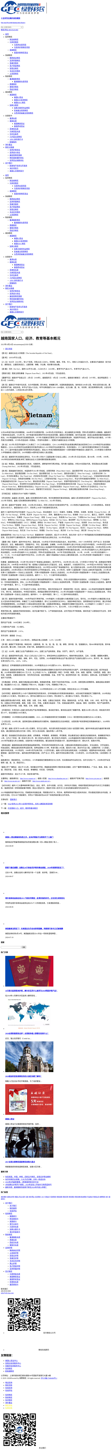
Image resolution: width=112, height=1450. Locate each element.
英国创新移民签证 (21, 53)
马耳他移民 (14, 42)
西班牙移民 (14, 89)
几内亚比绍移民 (16, 137)
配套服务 (13, 142)
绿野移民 (102, 1197)
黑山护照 (13, 1263)
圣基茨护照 (14, 1258)
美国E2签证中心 (11, 1361)
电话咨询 (8, 1383)
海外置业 (8, 145)
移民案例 (13, 1208)
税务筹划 (71, 1197)
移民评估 (8, 1405)
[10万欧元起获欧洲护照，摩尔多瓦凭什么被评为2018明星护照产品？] (29, 986)
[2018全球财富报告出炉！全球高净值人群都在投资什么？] (29, 1029)
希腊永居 (13, 1240)
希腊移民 (13, 84)
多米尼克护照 (15, 1261)
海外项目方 (14, 168)
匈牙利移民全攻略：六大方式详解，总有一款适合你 (25, 1179)
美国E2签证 (18, 97)
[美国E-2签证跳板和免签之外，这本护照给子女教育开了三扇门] (21, 832)
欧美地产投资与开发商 (18, 166)
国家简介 (13, 799)
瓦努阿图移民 (15, 60)
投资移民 (53, 1197)
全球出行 (47, 1197)
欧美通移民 (9, 1371)
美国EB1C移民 (19, 103)
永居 (27, 1197)
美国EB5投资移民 (21, 100)
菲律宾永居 (14, 129)
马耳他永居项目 (20, 45)
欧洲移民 (84, 1197)
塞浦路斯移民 (15, 79)
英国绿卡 (13, 1221)
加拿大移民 (14, 105)
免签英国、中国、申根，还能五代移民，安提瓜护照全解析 (28, 1177)
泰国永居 (13, 121)
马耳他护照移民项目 (22, 47)
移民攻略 (78, 1197)
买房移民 (38, 1197)
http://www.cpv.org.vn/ (94, 778)
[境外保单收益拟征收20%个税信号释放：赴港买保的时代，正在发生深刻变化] (21, 893)
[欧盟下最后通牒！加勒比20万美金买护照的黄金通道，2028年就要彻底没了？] (21, 863)
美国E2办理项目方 (17, 171)
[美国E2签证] (29, 1114)
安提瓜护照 (14, 1256)
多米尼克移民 (15, 71)
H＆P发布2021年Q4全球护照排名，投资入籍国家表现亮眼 (30, 804)
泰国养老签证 (19, 126)
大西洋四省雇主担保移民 (23, 113)
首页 (7, 34)
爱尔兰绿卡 (14, 1224)
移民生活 (96, 1197)
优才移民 (8, 1271)
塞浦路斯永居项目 (21, 81)
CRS (42, 1197)
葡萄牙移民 (14, 87)
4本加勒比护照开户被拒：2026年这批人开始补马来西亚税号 (28, 1185)
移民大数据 (9, 147)
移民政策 (59, 1197)
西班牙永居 (14, 1242)
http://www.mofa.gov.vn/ (41, 781)
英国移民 (13, 50)
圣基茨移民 (14, 63)
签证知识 (90, 1197)
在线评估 (13, 1211)
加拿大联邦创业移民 (22, 108)
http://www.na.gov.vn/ (12, 781)
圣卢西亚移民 (15, 66)
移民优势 (65, 1197)
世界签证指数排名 (17, 160)
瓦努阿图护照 (15, 1269)
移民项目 (8, 1385)
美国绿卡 (13, 1216)
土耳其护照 (14, 1253)
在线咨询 (8, 1388)
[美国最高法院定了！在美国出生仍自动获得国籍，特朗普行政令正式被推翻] (21, 924)
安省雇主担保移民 (21, 110)
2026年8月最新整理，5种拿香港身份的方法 (21, 1182)
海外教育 (4, 1197)
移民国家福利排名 (17, 158)
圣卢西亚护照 (15, 1266)
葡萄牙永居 (14, 1245)
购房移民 (8, 1235)
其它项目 (8, 349)
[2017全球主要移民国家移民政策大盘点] (29, 1157)
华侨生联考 (14, 134)
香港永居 (13, 118)
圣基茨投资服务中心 (13, 1366)
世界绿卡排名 (15, 152)
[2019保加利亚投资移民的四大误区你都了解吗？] (29, 1071)
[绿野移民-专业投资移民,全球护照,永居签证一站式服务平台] (56, 322)
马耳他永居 (14, 1227)
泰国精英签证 (19, 124)
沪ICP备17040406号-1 (49, 1378)
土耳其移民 (14, 74)
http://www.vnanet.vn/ (28, 778)
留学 (23, 1197)
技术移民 (8, 1400)
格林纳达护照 (15, 1250)
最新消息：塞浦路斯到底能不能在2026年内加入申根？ (26, 1187)
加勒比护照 (10, 1197)
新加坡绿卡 (14, 1219)
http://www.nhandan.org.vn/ (58, 778)
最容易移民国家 (16, 155)
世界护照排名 (15, 150)
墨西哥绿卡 (14, 1284)
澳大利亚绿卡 (15, 1232)
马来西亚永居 (15, 131)
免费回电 (8, 1408)
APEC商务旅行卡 (16, 139)
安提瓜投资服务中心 (13, 1363)
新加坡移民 (14, 39)
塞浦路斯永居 (15, 1237)
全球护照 (8, 1248)
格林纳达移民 (15, 58)
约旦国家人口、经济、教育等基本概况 (23, 808)
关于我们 (8, 163)
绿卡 (107, 1197)
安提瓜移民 (14, 68)
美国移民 (13, 95)
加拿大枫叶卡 (15, 1229)
